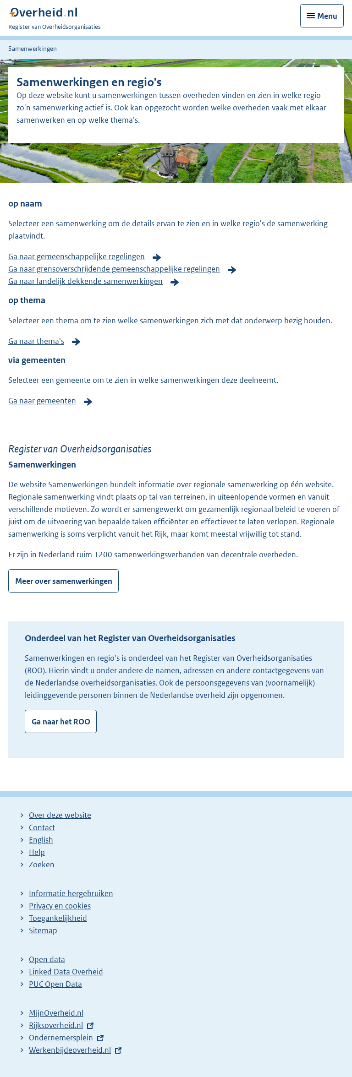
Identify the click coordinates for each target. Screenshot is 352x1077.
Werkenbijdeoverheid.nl (70, 1050)
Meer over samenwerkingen (63, 581)
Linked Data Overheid (66, 972)
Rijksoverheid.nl (56, 1025)
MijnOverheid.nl (56, 1013)
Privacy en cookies (60, 906)
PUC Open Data (55, 984)
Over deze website (60, 815)
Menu (327, 16)
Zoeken (42, 864)
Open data (47, 959)
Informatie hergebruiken (71, 893)
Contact (42, 827)
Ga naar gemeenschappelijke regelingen (76, 256)
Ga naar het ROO (61, 722)
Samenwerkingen (32, 48)
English (41, 840)
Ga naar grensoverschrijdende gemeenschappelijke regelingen (114, 269)
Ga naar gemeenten (42, 401)
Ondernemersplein (61, 1038)
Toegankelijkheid (58, 918)
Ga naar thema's (36, 341)
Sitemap (43, 930)
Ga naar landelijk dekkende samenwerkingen (85, 281)
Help (37, 852)
